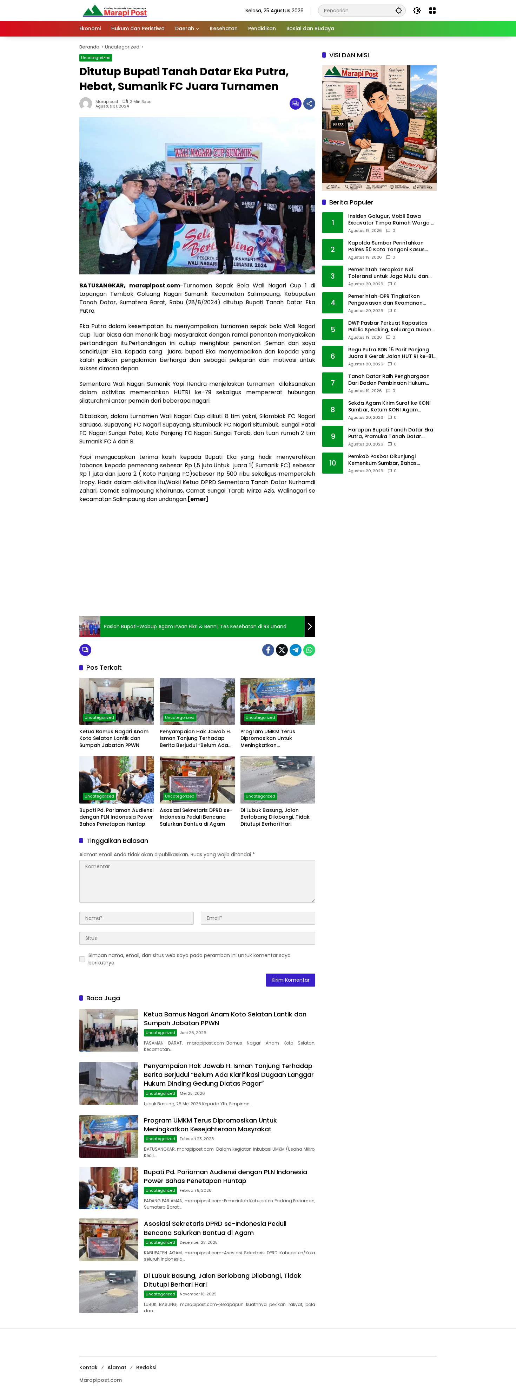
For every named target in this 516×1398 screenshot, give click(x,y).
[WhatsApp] (309, 650)
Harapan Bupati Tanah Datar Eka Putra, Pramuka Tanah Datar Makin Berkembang (390, 433)
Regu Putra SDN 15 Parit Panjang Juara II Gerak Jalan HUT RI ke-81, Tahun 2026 (391, 353)
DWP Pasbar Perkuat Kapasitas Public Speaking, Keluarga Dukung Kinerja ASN (391, 326)
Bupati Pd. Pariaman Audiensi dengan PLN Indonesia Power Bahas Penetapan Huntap (116, 817)
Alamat (116, 1367)
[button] (399, 10)
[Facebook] (268, 650)
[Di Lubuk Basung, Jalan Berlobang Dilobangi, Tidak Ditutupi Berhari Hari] (277, 779)
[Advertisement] (197, 560)
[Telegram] (296, 650)
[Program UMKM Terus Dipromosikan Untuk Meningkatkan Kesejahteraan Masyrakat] (277, 701)
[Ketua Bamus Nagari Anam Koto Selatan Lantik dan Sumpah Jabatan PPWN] (116, 701)
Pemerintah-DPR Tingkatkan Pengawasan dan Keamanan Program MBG (385, 300)
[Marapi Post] (114, 10)
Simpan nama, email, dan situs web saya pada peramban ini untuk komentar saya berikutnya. (189, 959)
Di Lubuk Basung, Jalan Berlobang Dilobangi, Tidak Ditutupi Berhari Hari (275, 817)
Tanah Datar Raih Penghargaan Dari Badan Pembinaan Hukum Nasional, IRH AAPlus (389, 380)
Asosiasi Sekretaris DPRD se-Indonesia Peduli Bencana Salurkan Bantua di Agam (196, 817)
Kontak (88, 1367)
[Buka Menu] (432, 10)
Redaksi (146, 1367)
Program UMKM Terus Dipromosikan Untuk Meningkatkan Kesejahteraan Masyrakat (273, 738)
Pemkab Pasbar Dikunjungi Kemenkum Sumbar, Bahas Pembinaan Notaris (382, 460)
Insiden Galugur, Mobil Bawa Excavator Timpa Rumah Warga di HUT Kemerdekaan (392, 220)
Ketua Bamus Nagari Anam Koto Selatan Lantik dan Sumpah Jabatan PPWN (113, 738)
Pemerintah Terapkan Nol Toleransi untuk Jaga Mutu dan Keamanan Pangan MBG (388, 273)
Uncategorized (96, 57)
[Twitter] (282, 650)
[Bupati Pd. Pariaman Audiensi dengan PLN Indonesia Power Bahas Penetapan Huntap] (116, 779)
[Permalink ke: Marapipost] (87, 103)
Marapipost (106, 102)
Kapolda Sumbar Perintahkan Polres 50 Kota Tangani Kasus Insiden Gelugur (386, 246)
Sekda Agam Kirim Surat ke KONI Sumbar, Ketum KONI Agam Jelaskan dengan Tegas (389, 407)
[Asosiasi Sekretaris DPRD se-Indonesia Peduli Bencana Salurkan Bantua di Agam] (197, 779)
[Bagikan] (309, 104)
